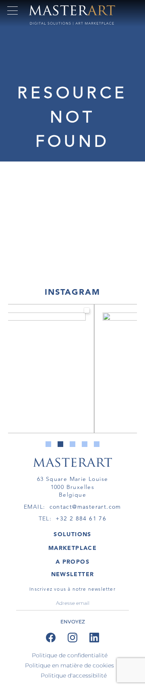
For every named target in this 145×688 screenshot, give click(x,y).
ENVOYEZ (72, 622)
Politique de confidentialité (70, 655)
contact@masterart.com (85, 506)
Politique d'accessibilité (74, 675)
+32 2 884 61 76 (81, 518)
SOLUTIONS (72, 534)
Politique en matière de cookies (69, 665)
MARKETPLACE (72, 548)
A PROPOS (72, 561)
